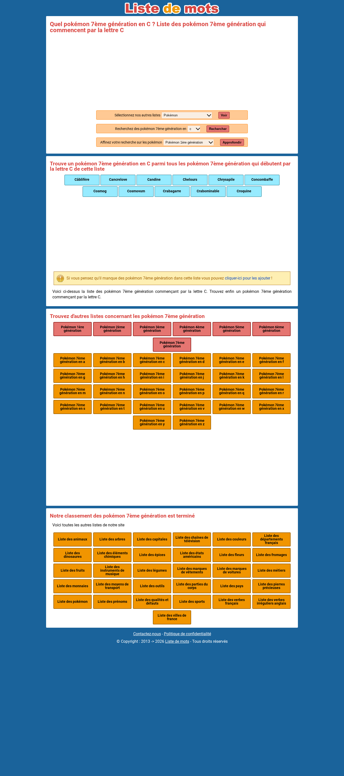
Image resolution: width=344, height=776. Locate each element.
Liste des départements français (271, 539)
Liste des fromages (271, 555)
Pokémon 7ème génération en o (152, 391)
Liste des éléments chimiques (112, 555)
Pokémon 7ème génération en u (152, 407)
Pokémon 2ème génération (112, 329)
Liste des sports (192, 602)
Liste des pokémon (72, 602)
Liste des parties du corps (192, 586)
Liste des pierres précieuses (271, 586)
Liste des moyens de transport (112, 586)
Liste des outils (152, 586)
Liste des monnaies (72, 586)
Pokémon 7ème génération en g (72, 376)
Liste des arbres (112, 539)
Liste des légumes (152, 570)
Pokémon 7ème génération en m (72, 391)
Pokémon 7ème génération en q (231, 391)
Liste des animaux (72, 539)
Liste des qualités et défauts (152, 602)
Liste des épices (152, 555)
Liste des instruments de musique (112, 570)
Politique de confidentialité (187, 633)
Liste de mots (177, 641)
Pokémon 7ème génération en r (271, 391)
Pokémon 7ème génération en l (271, 376)
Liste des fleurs (231, 555)
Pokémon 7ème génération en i (152, 376)
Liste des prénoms (112, 602)
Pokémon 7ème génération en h (112, 376)
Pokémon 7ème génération (172, 344)
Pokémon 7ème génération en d (191, 360)
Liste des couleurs (231, 539)
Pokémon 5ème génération (231, 329)
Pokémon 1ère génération (72, 329)
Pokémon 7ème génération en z (192, 422)
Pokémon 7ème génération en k (231, 376)
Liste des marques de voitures (232, 570)
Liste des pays (231, 586)
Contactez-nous (147, 633)
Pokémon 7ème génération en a (72, 360)
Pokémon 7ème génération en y (152, 422)
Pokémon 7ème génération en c (152, 360)
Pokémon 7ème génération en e (231, 360)
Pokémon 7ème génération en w (232, 407)
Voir (224, 115)
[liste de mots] (172, 8)
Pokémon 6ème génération (271, 329)
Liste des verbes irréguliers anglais (271, 602)
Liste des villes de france (172, 617)
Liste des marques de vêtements (192, 570)
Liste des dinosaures (73, 555)
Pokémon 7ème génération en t (112, 407)
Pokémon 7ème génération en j (192, 376)
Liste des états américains (192, 555)
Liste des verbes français (232, 602)
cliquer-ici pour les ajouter (247, 278)
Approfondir (232, 142)
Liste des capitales (152, 539)
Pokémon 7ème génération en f (271, 360)
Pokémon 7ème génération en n (112, 391)
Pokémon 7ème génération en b (112, 360)
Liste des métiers (271, 570)
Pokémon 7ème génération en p (191, 391)
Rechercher (218, 129)
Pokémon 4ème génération (192, 329)
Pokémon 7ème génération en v (192, 407)
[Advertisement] (172, 71)
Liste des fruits (73, 570)
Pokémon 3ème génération (152, 329)
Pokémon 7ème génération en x (271, 407)
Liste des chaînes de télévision (192, 539)
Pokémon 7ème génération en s (72, 407)
